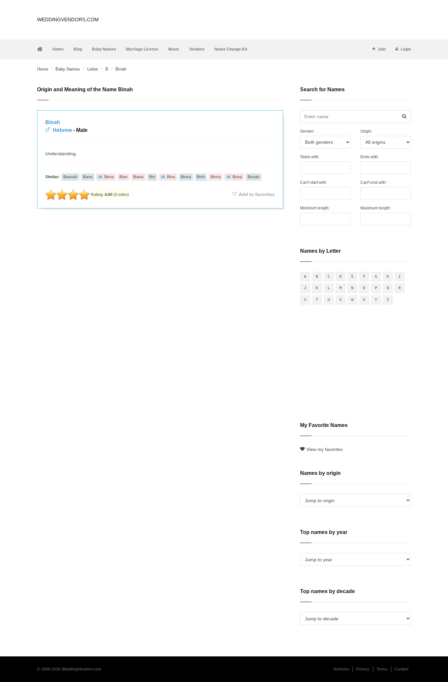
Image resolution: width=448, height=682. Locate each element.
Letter (92, 69)
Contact (401, 669)
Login (406, 49)
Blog (77, 49)
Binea (186, 177)
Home (58, 49)
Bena (109, 177)
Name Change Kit (230, 49)
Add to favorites (257, 194)
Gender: (307, 131)
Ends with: (369, 157)
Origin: (366, 131)
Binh (201, 177)
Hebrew (62, 130)
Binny (216, 177)
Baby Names (104, 49)
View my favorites (324, 449)
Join (382, 49)
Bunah (253, 177)
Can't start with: (313, 182)
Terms (382, 669)
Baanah (70, 177)
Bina (171, 177)
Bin (152, 177)
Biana (138, 177)
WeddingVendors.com (68, 19)
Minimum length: (315, 208)
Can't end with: (373, 182)
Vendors (197, 49)
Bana (87, 177)
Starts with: (309, 157)
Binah (52, 122)
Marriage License (142, 49)
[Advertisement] (160, 231)
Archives (341, 669)
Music (173, 49)
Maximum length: (375, 208)
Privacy (362, 669)
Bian (123, 177)
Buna (237, 177)
